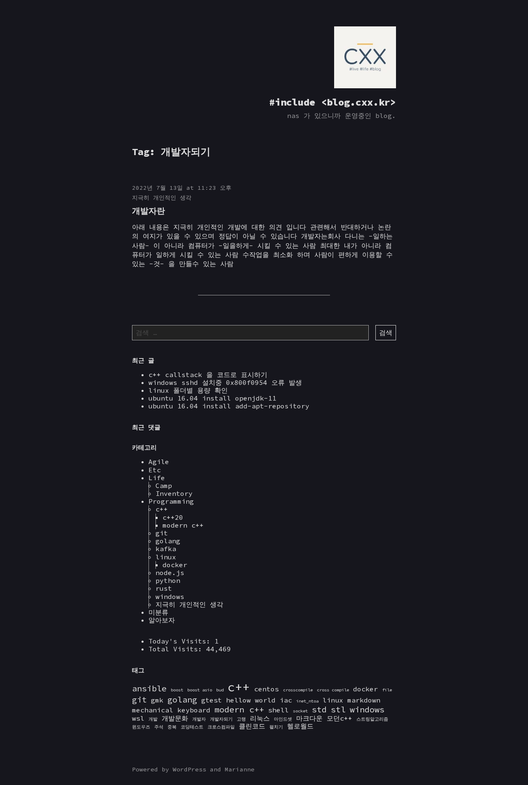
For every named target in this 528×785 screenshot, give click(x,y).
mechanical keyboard (171, 710)
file (387, 690)
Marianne (240, 769)
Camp (164, 485)
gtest (211, 700)
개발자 (199, 719)
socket (300, 711)
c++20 (173, 517)
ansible (149, 688)
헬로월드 (300, 726)
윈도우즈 (141, 727)
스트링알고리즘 (372, 719)
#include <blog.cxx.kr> (332, 102)
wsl (138, 718)
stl (338, 709)
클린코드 (252, 726)
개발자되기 (221, 719)
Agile (158, 461)
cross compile (333, 690)
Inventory (174, 493)
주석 (158, 727)
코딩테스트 (192, 727)
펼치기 (276, 727)
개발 (153, 719)
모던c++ (339, 718)
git (162, 533)
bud (220, 690)
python (168, 580)
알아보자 (161, 620)
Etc (154, 470)
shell (278, 710)
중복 (172, 727)
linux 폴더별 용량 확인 (188, 390)
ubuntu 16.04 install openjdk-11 (212, 398)
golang (168, 541)
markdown (363, 700)
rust (164, 588)
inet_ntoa (307, 701)
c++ (162, 509)
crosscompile (298, 690)
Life (156, 478)
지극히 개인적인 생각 (161, 197)
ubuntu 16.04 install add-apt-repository (228, 406)
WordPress (189, 769)
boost (177, 690)
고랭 (241, 719)
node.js (170, 572)
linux (166, 557)
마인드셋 (283, 719)
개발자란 (148, 210)
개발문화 (175, 718)
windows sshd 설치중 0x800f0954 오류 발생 (225, 382)
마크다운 (309, 718)
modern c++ (183, 525)
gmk (157, 700)
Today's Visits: (181, 641)
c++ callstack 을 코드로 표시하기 (207, 374)
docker (175, 565)
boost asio (199, 690)
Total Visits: (177, 649)
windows (170, 596)
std (319, 709)
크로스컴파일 (221, 727)
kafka (166, 549)
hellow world (251, 700)
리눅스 (260, 718)
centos (266, 689)
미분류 (158, 612)
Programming (171, 501)
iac (286, 700)
